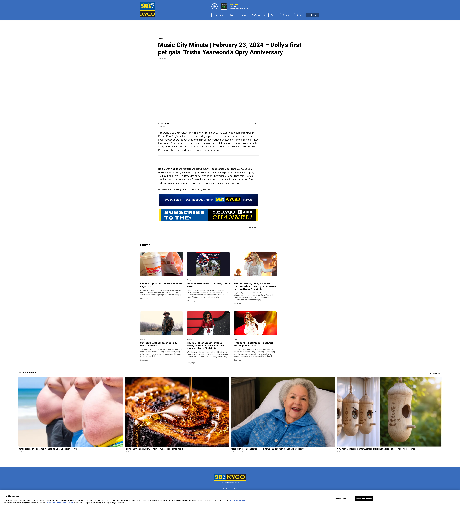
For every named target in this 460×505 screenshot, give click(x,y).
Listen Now (219, 15)
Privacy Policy (244, 500)
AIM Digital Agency (230, 488)
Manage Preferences (343, 498)
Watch (232, 15)
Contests (287, 15)
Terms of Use (234, 500)
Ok (457, 493)
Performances (258, 15)
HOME (160, 39)
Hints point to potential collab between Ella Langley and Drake (253, 344)
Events (274, 15)
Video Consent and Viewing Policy (60, 502)
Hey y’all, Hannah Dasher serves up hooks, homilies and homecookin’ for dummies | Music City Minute (205, 346)
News (243, 15)
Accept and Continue (364, 498)
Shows (300, 15)
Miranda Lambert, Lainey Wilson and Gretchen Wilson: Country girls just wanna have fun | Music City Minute (255, 286)
